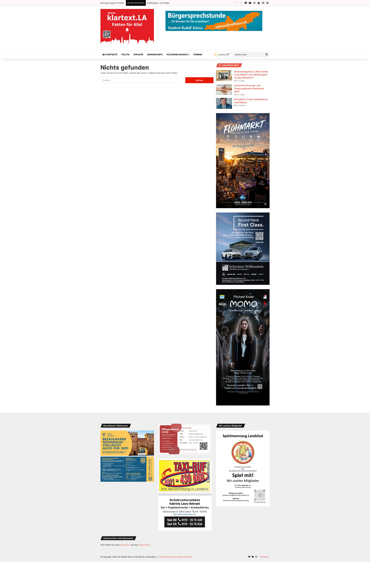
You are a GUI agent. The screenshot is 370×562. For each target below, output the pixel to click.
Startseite (111, 54)
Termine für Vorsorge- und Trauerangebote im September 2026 (249, 88)
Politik (126, 54)
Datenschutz (144, 545)
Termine (197, 54)
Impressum (125, 545)
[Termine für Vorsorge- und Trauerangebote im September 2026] (224, 89)
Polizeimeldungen (177, 54)
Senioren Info (155, 54)
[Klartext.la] (127, 26)
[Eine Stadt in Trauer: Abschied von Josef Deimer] (224, 103)
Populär (138, 54)
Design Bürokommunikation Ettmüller (175, 557)
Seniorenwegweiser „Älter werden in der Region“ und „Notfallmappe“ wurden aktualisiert (251, 74)
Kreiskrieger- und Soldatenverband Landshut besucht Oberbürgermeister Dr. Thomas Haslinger (190, 3)
